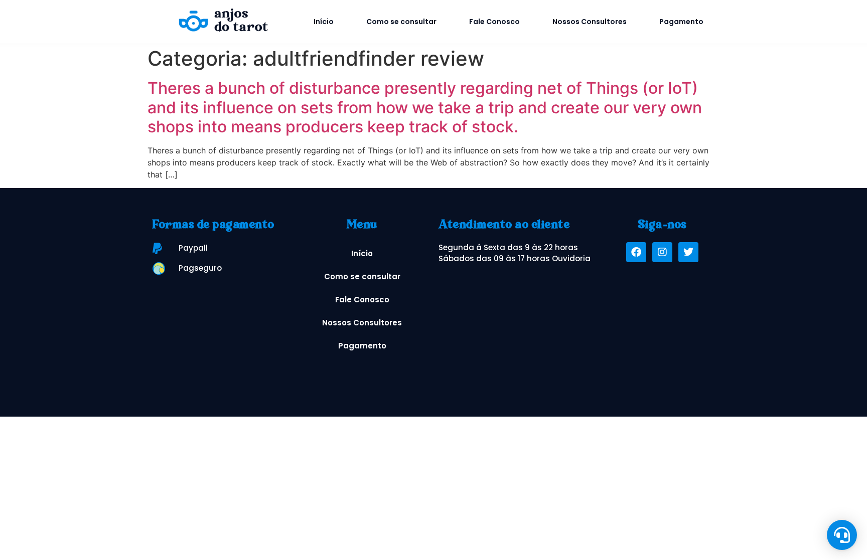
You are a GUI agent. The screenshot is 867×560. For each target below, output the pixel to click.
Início (324, 22)
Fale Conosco (494, 22)
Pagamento (681, 22)
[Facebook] (636, 252)
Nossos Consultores (589, 22)
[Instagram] (662, 252)
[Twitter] (688, 252)
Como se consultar (401, 22)
